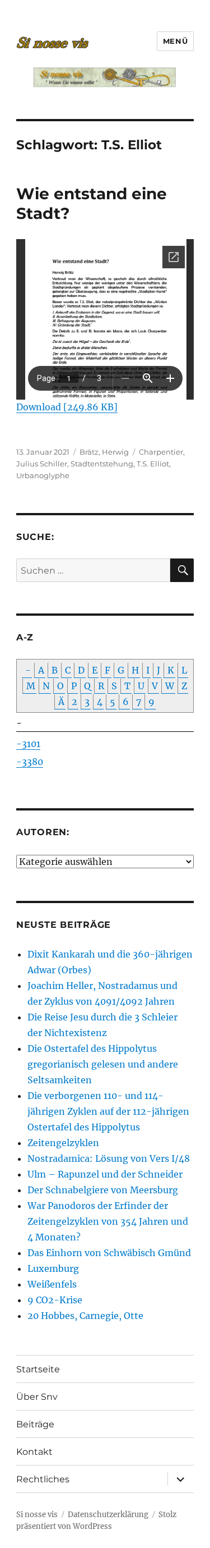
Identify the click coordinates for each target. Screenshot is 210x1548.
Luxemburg (53, 1268)
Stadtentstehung (102, 463)
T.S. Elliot (153, 463)
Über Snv (37, 1396)
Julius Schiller (41, 463)
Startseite (38, 1369)
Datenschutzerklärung (108, 1514)
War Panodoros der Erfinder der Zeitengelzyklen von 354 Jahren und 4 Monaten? (107, 1221)
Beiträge (35, 1424)
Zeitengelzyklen (63, 1142)
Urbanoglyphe (42, 475)
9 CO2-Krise (54, 1300)
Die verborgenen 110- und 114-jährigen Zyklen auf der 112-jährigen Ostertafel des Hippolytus (108, 1111)
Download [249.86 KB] (67, 407)
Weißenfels (52, 1284)
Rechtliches (42, 1479)
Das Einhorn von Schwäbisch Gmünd (109, 1252)
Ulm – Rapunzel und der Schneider (105, 1174)
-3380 (29, 761)
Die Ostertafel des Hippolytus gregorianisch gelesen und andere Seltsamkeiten (102, 1064)
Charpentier (161, 451)
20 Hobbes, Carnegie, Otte (85, 1315)
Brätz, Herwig (104, 451)
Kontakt (34, 1451)
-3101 (28, 743)
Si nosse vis (37, 1514)
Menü (175, 40)
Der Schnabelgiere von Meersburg (102, 1190)
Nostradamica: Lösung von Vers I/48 (108, 1158)
